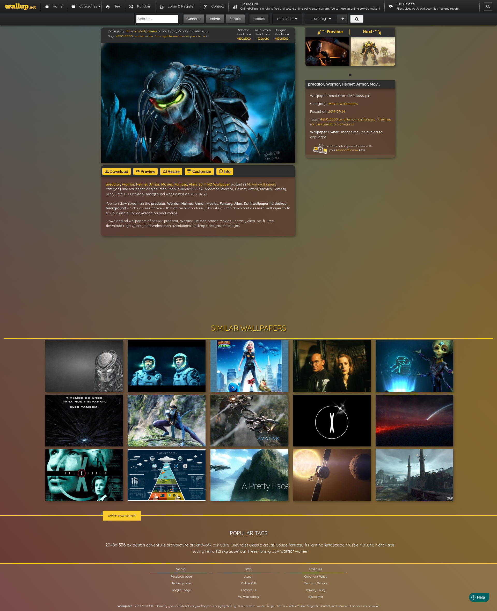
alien (141, 36)
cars (224, 545)
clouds (269, 545)
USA (275, 551)
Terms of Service (315, 583)
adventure (156, 545)
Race (389, 545)
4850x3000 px (126, 36)
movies (184, 36)
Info (227, 171)
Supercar (237, 551)
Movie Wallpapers (142, 31)
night (379, 545)
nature (367, 545)
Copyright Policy (315, 576)
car (216, 545)
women (301, 551)
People (235, 19)
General (193, 19)
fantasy (160, 36)
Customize (201, 171)
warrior (349, 124)
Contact (325, 606)
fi (167, 36)
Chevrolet (239, 545)
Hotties (259, 19)
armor (149, 36)
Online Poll (248, 583)
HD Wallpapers (248, 597)
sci (205, 36)
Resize (173, 171)
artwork (204, 545)
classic (255, 545)
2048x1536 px (118, 545)
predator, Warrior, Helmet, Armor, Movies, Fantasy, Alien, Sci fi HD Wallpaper (168, 184)
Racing (198, 551)
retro (210, 551)
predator (196, 36)
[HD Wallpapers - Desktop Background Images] (20, 6)
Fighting (315, 545)
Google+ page (181, 590)
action (139, 545)
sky (225, 551)
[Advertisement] (248, 280)
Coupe (282, 545)
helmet (174, 36)
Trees (252, 551)
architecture (177, 545)
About (248, 576)
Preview (147, 171)
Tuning (265, 551)
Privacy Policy (316, 590)
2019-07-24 (336, 111)
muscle (352, 545)
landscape (334, 545)
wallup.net (125, 606)
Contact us (248, 590)
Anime (215, 19)
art (192, 545)
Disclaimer (315, 597)
